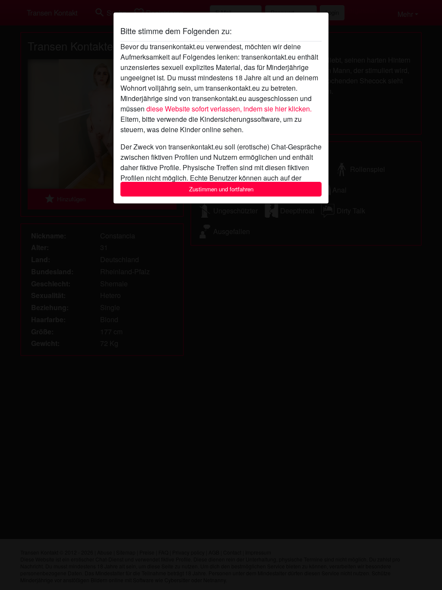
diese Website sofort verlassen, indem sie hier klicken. (229, 109)
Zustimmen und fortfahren (221, 189)
